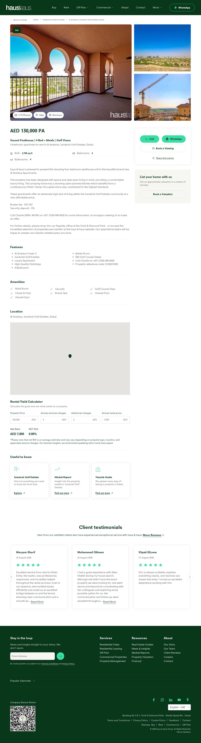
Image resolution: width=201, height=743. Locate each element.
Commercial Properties (113, 656)
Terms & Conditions (49, 663)
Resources (139, 638)
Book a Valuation (163, 194)
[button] (18, 19)
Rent (66, 7)
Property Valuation (142, 656)
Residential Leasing (111, 648)
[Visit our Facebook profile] (154, 700)
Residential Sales (109, 644)
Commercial (172, 724)
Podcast (136, 661)
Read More (37, 601)
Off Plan (104, 652)
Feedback (174, 720)
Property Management (113, 661)
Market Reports (140, 652)
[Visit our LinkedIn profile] (171, 700)
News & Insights (141, 648)
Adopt (124, 7)
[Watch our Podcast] (188, 700)
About (168, 638)
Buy (54, 7)
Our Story (169, 644)
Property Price (17, 413)
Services (106, 638)
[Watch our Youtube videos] (179, 700)
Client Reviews (172, 652)
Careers (168, 656)
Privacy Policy (68, 663)
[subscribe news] (60, 656)
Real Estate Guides (142, 644)
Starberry (187, 732)
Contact (140, 7)
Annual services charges (53, 413)
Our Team (169, 648)
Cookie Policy (158, 720)
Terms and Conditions (118, 720)
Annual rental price (112, 413)
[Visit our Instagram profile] (162, 700)
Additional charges (81, 413)
